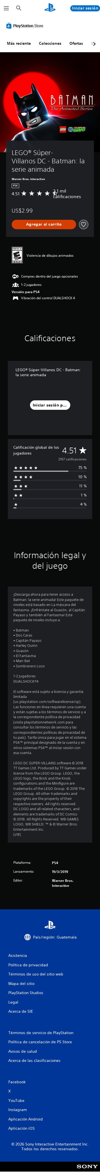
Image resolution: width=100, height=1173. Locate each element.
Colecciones (50, 43)
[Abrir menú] (6, 8)
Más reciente (19, 43)
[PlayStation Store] (25, 25)
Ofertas (76, 43)
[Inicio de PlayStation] (50, 8)
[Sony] (87, 1170)
